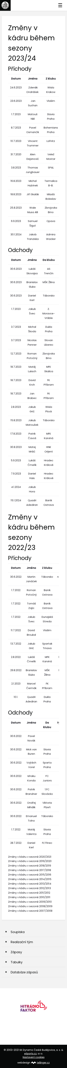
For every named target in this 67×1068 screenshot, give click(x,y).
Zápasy (16, 952)
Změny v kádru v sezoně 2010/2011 (29, 897)
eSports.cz (30, 1053)
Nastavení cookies (33, 1057)
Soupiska (18, 932)
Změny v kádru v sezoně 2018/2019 (29, 865)
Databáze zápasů (24, 972)
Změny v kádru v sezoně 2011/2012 (29, 892)
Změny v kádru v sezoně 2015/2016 (29, 874)
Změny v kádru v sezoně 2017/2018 (29, 870)
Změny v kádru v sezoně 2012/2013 (29, 888)
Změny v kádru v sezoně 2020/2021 (29, 857)
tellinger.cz (43, 1062)
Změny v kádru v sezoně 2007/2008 (30, 911)
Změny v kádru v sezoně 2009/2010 (30, 902)
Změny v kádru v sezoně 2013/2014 (29, 883)
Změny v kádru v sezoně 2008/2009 (30, 906)
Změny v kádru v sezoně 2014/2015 (29, 879)
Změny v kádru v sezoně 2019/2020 (30, 861)
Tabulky (17, 962)
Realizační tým (22, 942)
